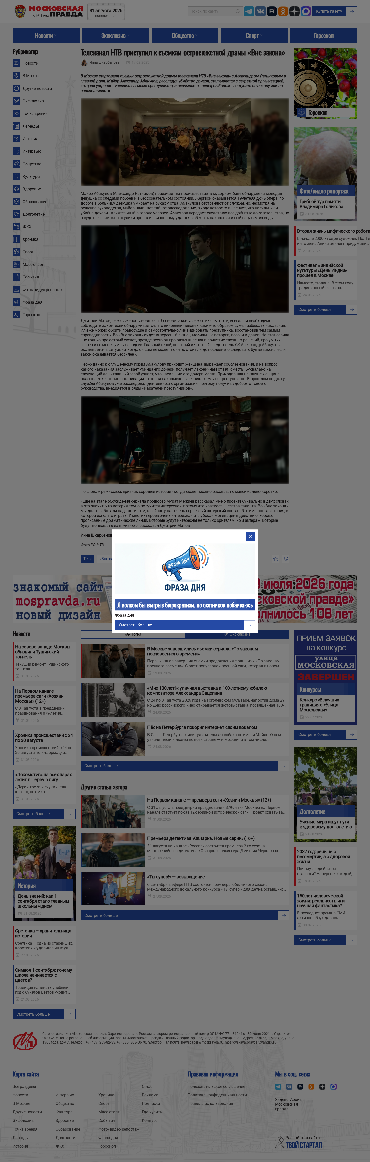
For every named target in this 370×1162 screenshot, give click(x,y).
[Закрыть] (250, 536)
